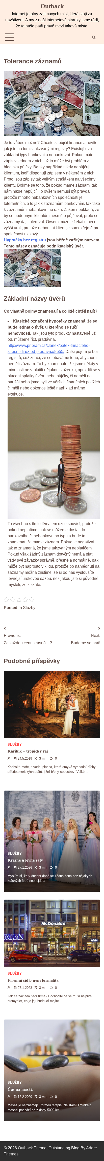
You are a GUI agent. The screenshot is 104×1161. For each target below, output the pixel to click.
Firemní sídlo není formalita (33, 980)
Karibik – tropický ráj (28, 751)
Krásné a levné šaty (25, 860)
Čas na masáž (20, 1089)
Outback (52, 6)
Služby (29, 607)
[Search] (94, 37)
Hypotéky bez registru (25, 240)
